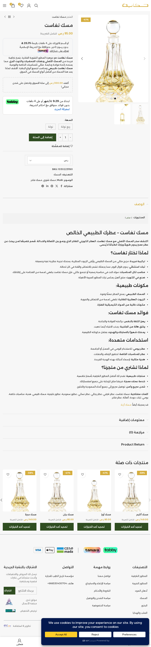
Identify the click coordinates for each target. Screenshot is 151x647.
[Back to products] (9, 17)
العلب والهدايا (140, 612)
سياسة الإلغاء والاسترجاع (98, 583)
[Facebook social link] (61, 186)
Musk (60, 180)
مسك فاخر (36, 180)
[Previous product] (14, 17)
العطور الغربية (139, 583)
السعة (69, 120)
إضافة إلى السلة (42, 137)
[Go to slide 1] (115, 98)
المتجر (69, 16)
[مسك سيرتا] (19, 490)
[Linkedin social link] (47, 186)
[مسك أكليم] (131, 490)
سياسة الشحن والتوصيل (98, 598)
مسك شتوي (49, 180)
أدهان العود (141, 590)
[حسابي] (29, 5)
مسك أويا (106, 514)
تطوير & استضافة (22, 626)
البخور (144, 605)
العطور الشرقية (139, 576)
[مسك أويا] (94, 490)
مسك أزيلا (126, 404)
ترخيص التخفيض (28, 610)
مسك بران (68, 514)
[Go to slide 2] (111, 98)
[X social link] (56, 186)
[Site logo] (135, 5)
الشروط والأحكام (102, 590)
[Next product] (5, 17)
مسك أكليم (142, 514)
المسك (57, 174)
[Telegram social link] (42, 186)
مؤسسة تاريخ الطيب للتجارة (59, 576)
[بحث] (36, 5)
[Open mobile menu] (4, 5)
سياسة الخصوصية (101, 605)
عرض (128, 218)
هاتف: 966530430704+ (61, 583)
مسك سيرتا (30, 514)
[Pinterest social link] (52, 186)
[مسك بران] (57, 490)
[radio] (65, 127)
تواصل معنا (104, 576)
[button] (144, 58)
